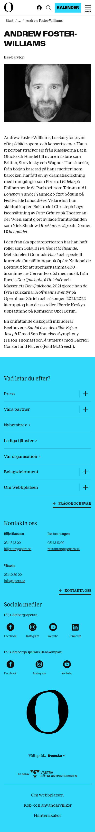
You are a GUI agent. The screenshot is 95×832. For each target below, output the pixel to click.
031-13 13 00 (12, 543)
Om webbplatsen (47, 795)
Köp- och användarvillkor (48, 805)
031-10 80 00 (13, 575)
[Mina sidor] (38, 8)
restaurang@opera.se (64, 549)
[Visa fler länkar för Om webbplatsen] (85, 487)
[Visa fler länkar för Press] (85, 394)
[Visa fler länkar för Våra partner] (85, 409)
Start (9, 20)
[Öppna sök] (48, 8)
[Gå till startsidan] (19, 7)
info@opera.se (14, 581)
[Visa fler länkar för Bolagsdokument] (85, 472)
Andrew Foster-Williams (44, 20)
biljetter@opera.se (17, 549)
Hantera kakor (47, 815)
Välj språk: (37, 755)
